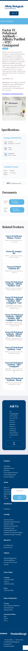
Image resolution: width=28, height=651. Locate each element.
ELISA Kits (6, 470)
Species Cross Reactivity (11, 526)
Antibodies (7, 466)
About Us (6, 487)
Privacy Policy (9, 640)
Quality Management (10, 492)
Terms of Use (19, 640)
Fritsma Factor (8, 547)
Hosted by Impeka (9, 646)
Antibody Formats (9, 528)
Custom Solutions (9, 477)
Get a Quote (19, 497)
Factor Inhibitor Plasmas (11, 472)
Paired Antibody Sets (10, 475)
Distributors (7, 509)
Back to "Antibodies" (7, 21)
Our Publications (8, 545)
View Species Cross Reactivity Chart (12, 94)
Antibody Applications (10, 530)
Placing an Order (9, 524)
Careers (6, 498)
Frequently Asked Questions (12, 522)
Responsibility (8, 494)
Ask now (14, 443)
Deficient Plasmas (9, 468)
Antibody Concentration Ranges (13, 532)
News (5, 496)
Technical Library (9, 520)
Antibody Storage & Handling (12, 534)
